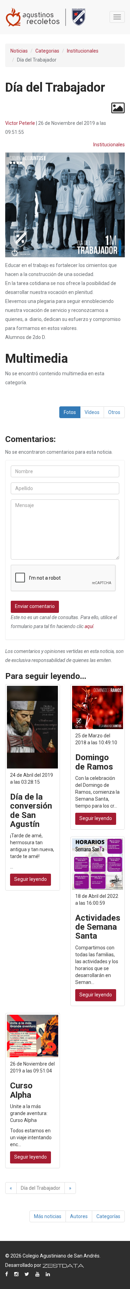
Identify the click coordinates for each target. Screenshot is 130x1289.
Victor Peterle (20, 123)
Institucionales (82, 51)
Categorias (47, 51)
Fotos (70, 412)
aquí (89, 626)
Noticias (19, 51)
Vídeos (92, 412)
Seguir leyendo (30, 879)
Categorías (108, 1216)
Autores (79, 1216)
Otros (114, 412)
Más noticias (47, 1216)
